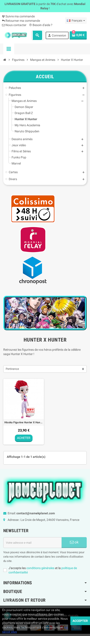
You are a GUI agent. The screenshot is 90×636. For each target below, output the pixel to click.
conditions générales (40, 568)
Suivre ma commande (20, 16)
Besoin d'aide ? (40, 25)
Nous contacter (15, 25)
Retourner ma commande (22, 20)
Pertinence (12, 368)
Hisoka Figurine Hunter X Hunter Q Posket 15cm (23, 422)
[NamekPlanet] (15, 35)
